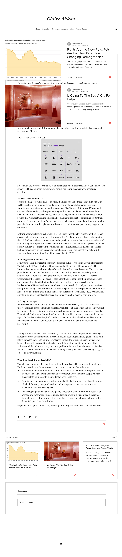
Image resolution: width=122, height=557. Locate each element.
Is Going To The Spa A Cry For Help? (60, 466)
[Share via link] (36, 417)
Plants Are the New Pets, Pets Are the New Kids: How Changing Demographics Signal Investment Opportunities (22, 466)
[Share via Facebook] (18, 417)
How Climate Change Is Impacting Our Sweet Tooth (99, 446)
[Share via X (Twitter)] (24, 417)
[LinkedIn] (116, 29)
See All (114, 437)
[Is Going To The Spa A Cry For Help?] (61, 451)
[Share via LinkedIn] (30, 417)
